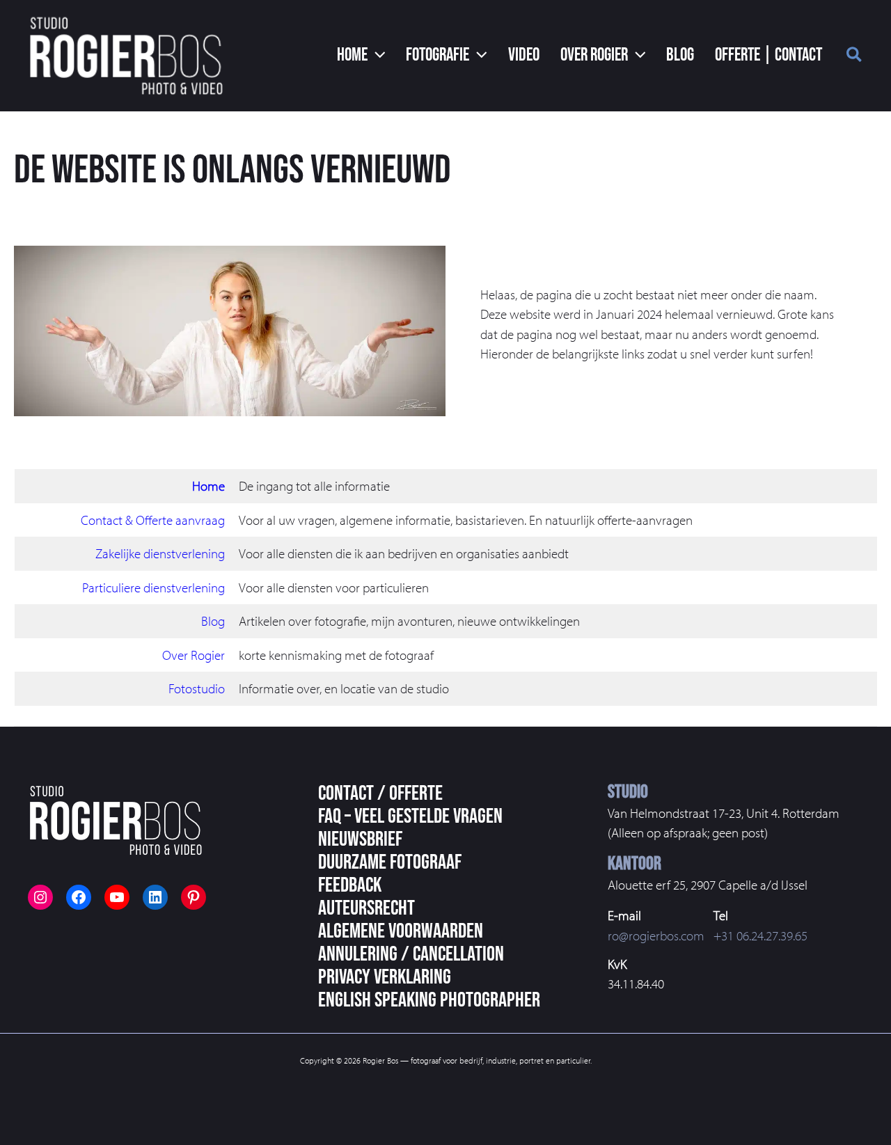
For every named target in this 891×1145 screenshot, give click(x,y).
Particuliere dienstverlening (153, 587)
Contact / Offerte (380, 793)
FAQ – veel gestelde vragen (410, 816)
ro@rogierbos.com (656, 935)
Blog (213, 621)
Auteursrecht (366, 908)
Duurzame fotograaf (390, 862)
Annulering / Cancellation (411, 954)
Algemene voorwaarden (400, 931)
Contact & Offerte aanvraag (153, 520)
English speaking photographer (429, 1000)
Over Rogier (193, 655)
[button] (361, 56)
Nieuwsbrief (360, 839)
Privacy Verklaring (384, 977)
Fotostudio (196, 688)
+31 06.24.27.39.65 (760, 935)
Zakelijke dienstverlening (160, 553)
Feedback (349, 885)
